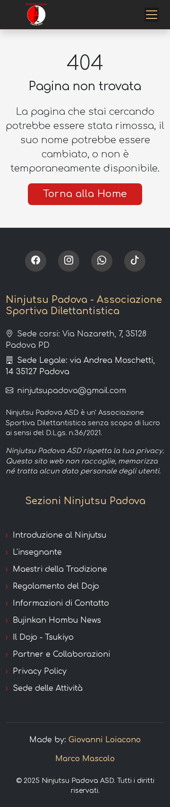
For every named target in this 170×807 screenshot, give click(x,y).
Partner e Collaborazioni (61, 654)
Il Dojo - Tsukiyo (43, 637)
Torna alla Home (85, 194)
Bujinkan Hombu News (57, 620)
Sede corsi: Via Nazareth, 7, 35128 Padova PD (76, 340)
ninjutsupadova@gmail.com (71, 390)
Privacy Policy (40, 671)
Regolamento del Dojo (56, 586)
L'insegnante (37, 552)
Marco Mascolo (85, 759)
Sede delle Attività (48, 688)
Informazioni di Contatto (61, 603)
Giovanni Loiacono (104, 740)
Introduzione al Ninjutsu (59, 535)
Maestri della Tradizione (60, 569)
